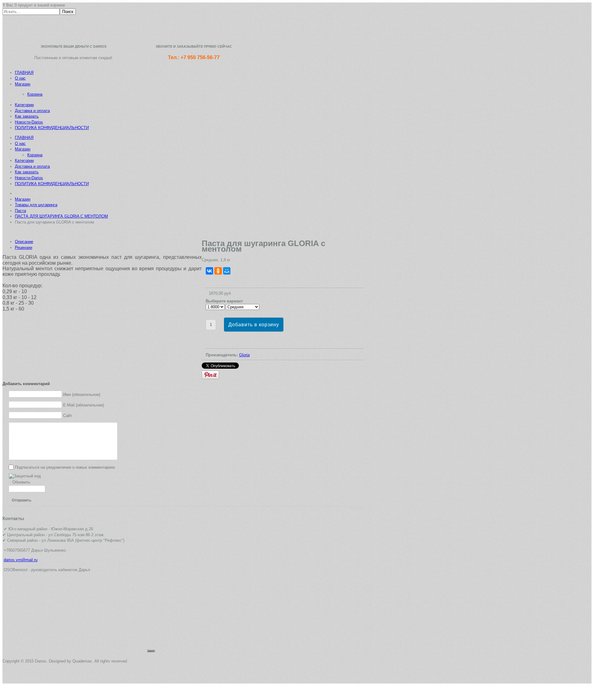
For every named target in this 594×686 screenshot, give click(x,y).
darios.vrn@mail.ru (20, 560)
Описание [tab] (24, 241)
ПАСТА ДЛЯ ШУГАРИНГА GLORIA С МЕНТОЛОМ (61, 216)
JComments (356, 508)
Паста (20, 210)
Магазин (22, 199)
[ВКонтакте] (209, 271)
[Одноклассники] (218, 271)
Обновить (21, 482)
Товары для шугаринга (36, 204)
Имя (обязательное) (81, 394)
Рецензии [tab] (23, 247)
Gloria (244, 355)
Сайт (67, 415)
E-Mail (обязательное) (83, 404)
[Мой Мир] (226, 271)
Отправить (21, 500)
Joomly (151, 650)
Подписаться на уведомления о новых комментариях (65, 467)
